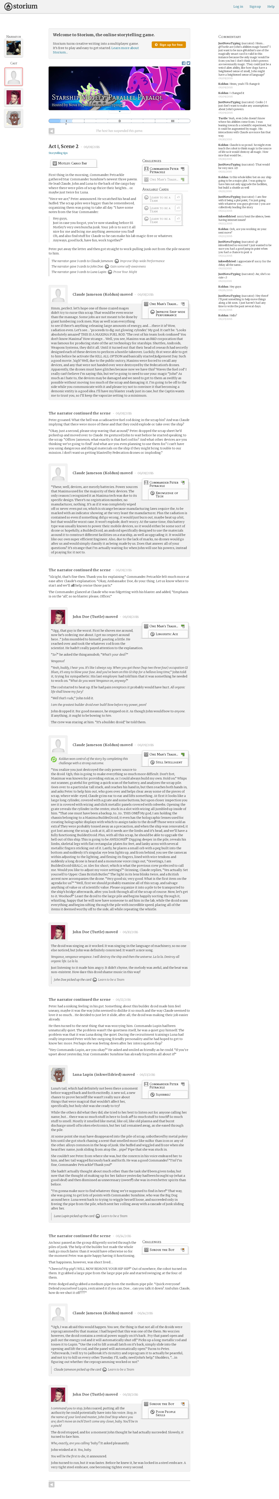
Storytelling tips (58, 153)
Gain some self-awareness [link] (128, 266)
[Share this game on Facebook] (183, 63)
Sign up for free (171, 44)
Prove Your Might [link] (125, 272)
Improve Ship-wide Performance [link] (142, 261)
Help (271, 7)
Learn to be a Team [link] (110, 980)
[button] (120, 111)
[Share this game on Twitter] (188, 63)
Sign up (255, 7)
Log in (238, 7)
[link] (165, 171)
